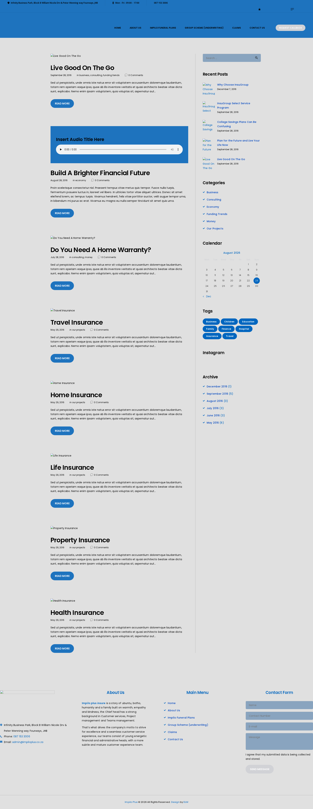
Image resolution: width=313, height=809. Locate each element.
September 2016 (217, 394)
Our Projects (78, 329)
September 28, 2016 (61, 75)
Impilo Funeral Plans (181, 717)
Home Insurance (76, 395)
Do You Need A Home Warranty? (101, 250)
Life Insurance (72, 467)
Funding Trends (111, 75)
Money (89, 257)
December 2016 (217, 386)
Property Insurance (80, 540)
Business (84, 75)
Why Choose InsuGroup (233, 84)
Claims (172, 732)
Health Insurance (77, 612)
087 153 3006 (21, 736)
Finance (226, 328)
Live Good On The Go (82, 68)
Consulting (96, 75)
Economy (80, 180)
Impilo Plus (131, 802)
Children (229, 321)
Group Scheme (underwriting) (188, 725)
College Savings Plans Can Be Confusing (236, 124)
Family (210, 328)
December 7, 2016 (226, 89)
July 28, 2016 (57, 257)
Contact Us (175, 739)
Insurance (212, 336)
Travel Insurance (77, 322)
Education (248, 321)
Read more (62, 103)
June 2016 (213, 415)
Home (172, 703)
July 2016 (213, 408)
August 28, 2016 (59, 180)
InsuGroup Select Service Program (233, 105)
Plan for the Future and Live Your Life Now (238, 143)
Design (175, 802)
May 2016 (213, 422)
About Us (174, 710)
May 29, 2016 (57, 329)
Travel (229, 336)
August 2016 (215, 401)
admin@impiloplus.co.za (27, 742)
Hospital (244, 328)
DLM (185, 802)
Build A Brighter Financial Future (100, 173)
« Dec (207, 296)
